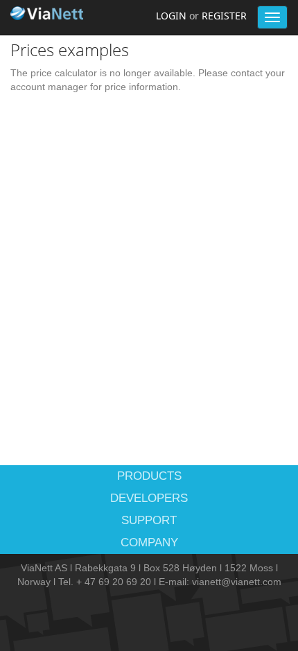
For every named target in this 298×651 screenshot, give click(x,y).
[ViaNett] (48, 13)
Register (224, 15)
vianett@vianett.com (236, 581)
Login (171, 15)
